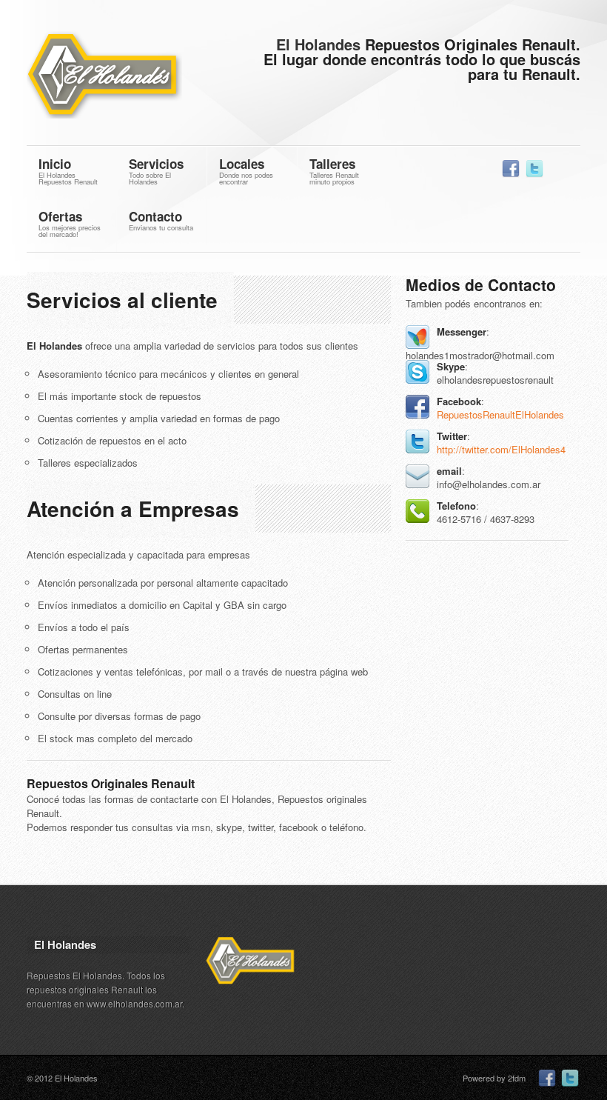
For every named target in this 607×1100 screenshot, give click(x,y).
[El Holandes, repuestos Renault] (126, 76)
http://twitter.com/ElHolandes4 (501, 449)
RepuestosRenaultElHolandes (500, 414)
